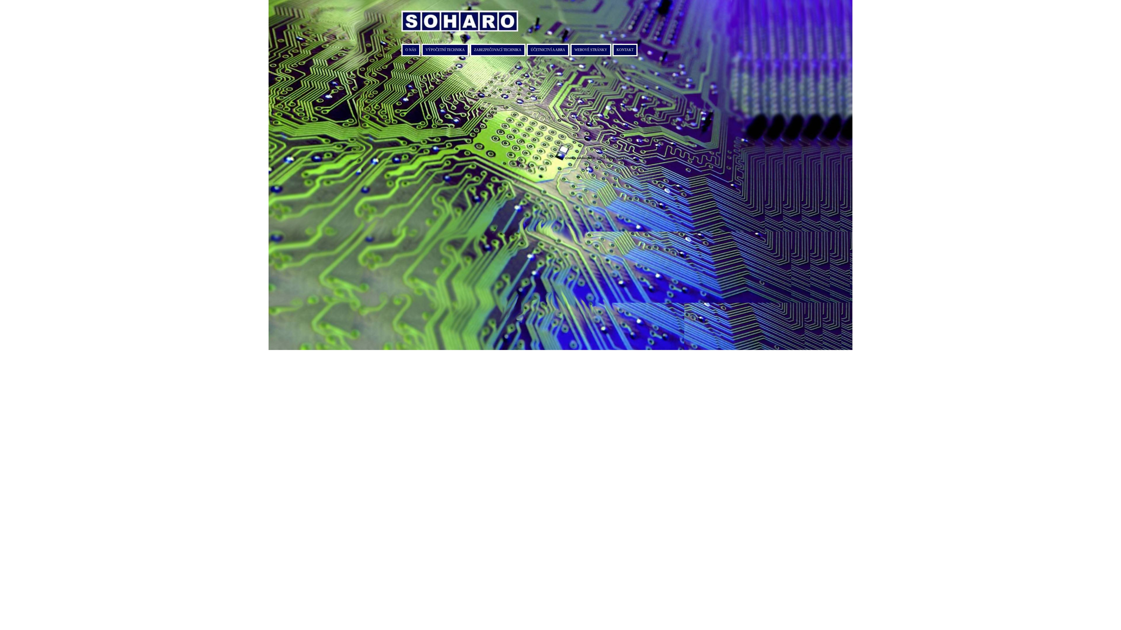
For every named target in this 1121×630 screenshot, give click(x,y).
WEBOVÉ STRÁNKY (591, 50)
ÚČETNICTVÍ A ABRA (548, 50)
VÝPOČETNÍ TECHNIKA (445, 50)
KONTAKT (625, 50)
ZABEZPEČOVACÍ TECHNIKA (497, 50)
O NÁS (410, 50)
